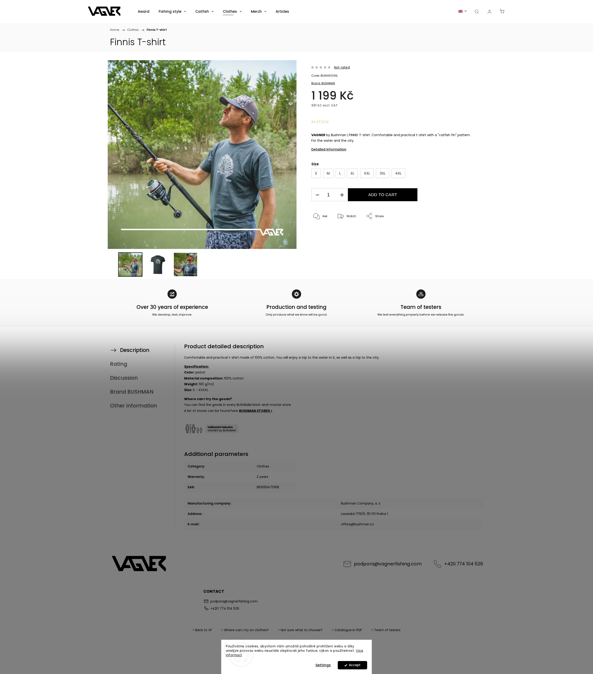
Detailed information (328, 149)
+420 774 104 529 (463, 564)
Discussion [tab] (124, 378)
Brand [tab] (132, 391)
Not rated (342, 67)
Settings (323, 665)
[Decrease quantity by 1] (317, 195)
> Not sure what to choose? (300, 630)
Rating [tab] (118, 364)
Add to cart (382, 194)
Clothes (263, 466)
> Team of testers (386, 630)
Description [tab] (134, 350)
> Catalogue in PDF (347, 630)
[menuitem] (143, 11)
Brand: (323, 83)
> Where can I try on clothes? (245, 630)
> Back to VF (202, 630)
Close (460, 232)
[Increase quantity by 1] (342, 195)
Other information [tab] (133, 405)
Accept (354, 665)
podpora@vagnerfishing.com (388, 564)
